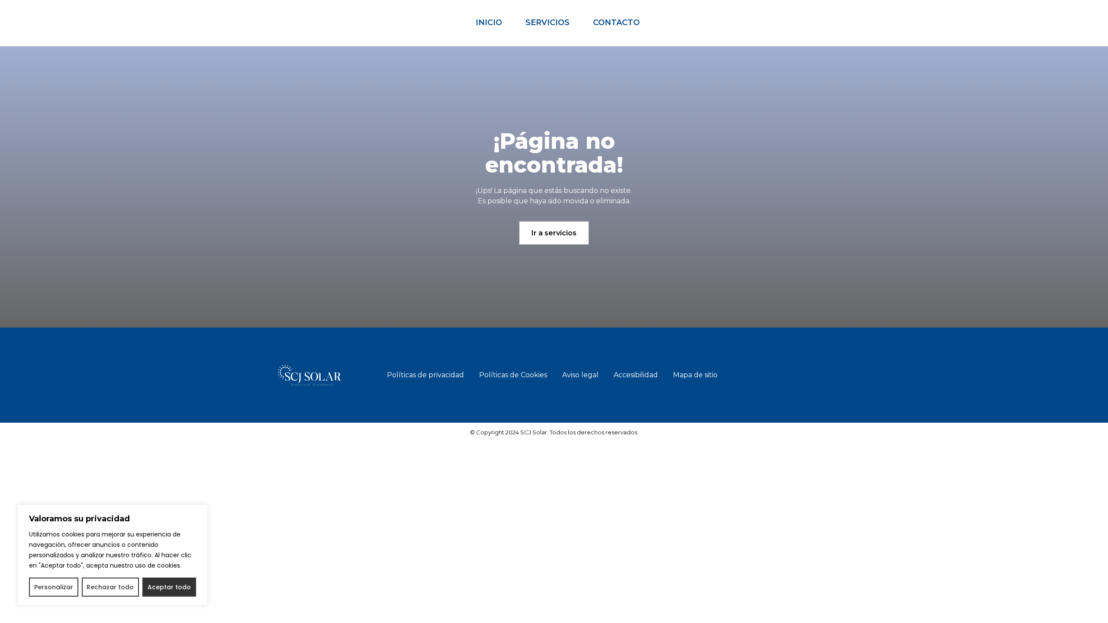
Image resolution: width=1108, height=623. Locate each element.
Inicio (489, 22)
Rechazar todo (110, 587)
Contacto (616, 22)
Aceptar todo (169, 587)
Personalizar (53, 587)
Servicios (547, 22)
